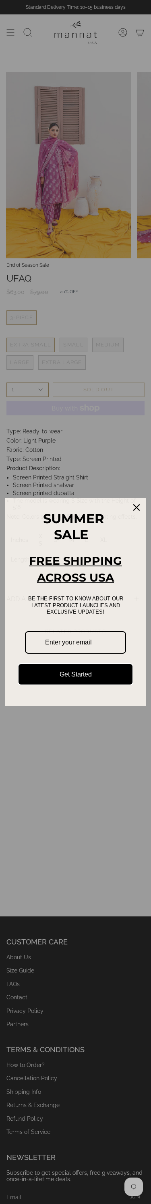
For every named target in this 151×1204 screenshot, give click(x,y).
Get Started (76, 674)
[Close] (136, 507)
